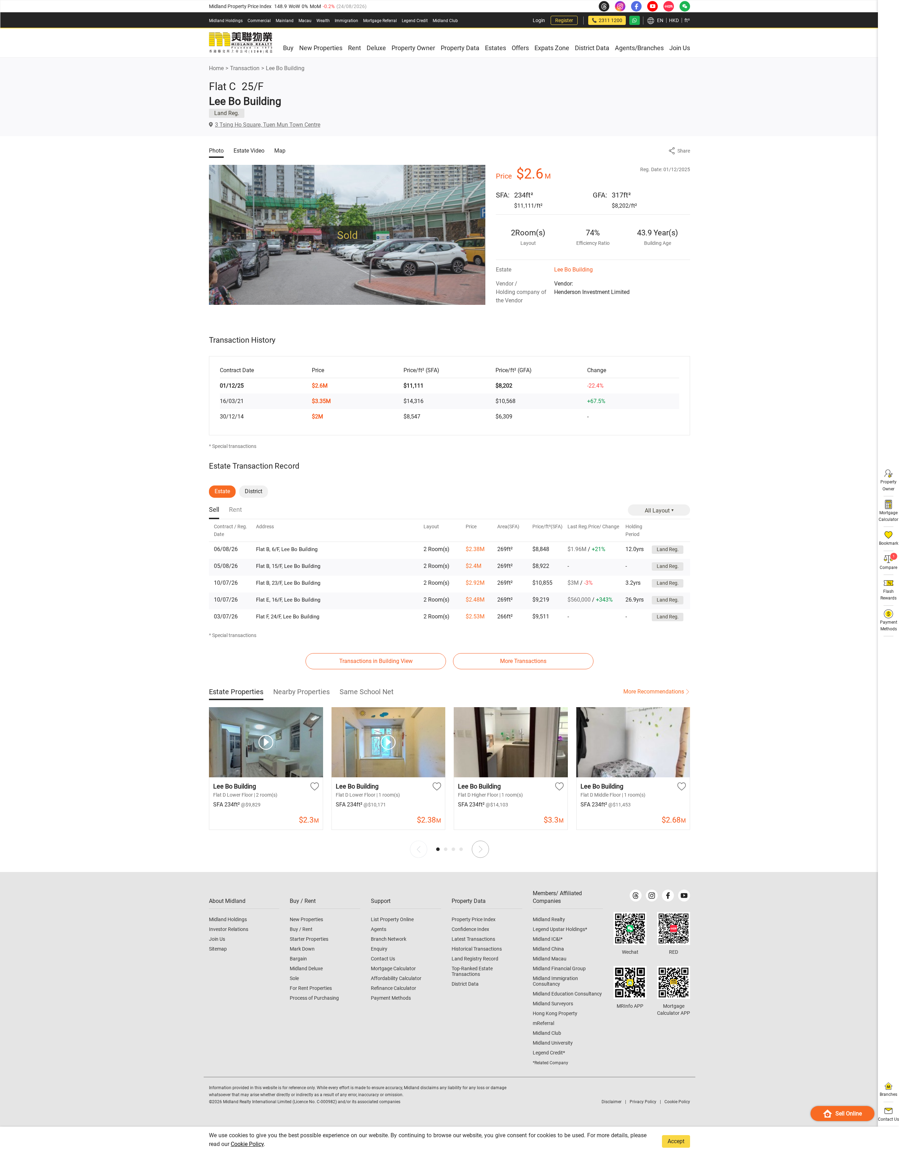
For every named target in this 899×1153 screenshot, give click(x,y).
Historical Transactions (477, 949)
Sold (347, 235)
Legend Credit (415, 20)
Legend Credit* (549, 1052)
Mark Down (302, 949)
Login (539, 20)
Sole (294, 978)
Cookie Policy (247, 1144)
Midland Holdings (226, 20)
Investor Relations (228, 929)
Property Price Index (474, 919)
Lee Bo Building (285, 68)
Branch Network (388, 939)
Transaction (245, 68)
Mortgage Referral (380, 20)
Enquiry (379, 949)
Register (564, 20)
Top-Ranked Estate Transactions (472, 971)
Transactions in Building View (376, 661)
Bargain (298, 958)
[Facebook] (668, 895)
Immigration (346, 20)
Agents (378, 929)
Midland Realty (549, 919)
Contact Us (383, 958)
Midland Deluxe (306, 968)
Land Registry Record (475, 958)
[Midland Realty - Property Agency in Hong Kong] (240, 42)
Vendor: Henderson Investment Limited (592, 287)
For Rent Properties (311, 988)
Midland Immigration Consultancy (555, 981)
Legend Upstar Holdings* (560, 929)
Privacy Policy (643, 1101)
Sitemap (218, 949)
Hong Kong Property (555, 1013)
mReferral (543, 1023)
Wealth (323, 20)
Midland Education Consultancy (567, 994)
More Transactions (523, 661)
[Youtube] (684, 895)
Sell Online (848, 1113)
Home (216, 68)
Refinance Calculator (393, 988)
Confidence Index (470, 929)
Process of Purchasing (314, 998)
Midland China (548, 949)
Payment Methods (391, 998)
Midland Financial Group (559, 968)
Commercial (259, 20)
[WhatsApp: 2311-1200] (634, 20)
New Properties (306, 919)
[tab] (214, 510)
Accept (676, 1141)
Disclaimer (612, 1101)
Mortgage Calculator (393, 968)
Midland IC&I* (548, 939)
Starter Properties (309, 939)
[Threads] (636, 895)
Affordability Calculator (396, 978)
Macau (304, 20)
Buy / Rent (301, 929)
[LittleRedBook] (673, 928)
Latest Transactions (473, 939)
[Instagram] (652, 895)
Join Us (217, 939)
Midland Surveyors (553, 1003)
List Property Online (392, 919)
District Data (465, 984)
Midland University (553, 1043)
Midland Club (445, 20)
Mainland (285, 20)
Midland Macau (549, 958)
